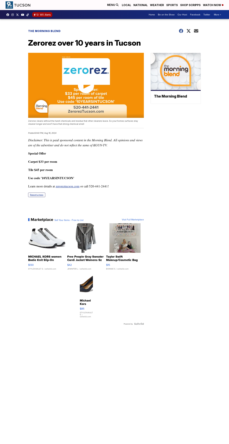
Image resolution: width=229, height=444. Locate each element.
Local (126, 5)
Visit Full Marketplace (133, 219)
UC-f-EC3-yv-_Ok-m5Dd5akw (23, 14)
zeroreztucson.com (67, 186)
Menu (111, 5)
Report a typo (36, 195)
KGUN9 (18, 14)
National (140, 5)
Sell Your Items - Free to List (68, 220)
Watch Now (212, 5)
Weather (157, 5)
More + (217, 14)
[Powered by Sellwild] (139, 324)
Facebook (195, 14)
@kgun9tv (28, 14)
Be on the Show (166, 14)
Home (152, 14)
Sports (172, 5)
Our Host (182, 14)
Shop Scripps (190, 5)
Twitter (206, 14)
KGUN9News (8, 14)
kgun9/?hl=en (13, 14)
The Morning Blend (44, 31)
